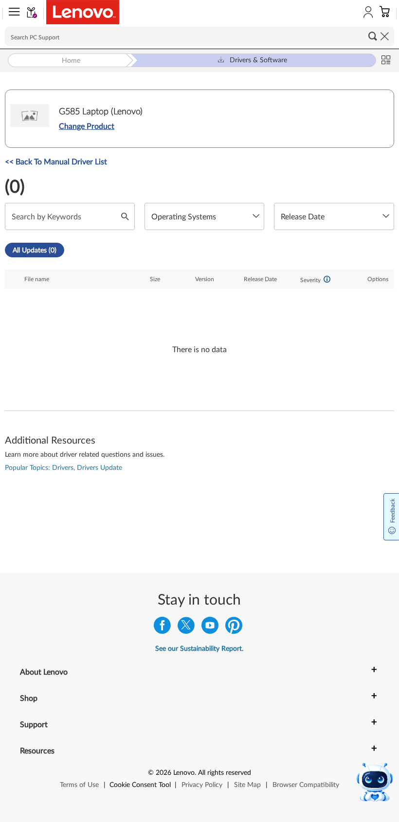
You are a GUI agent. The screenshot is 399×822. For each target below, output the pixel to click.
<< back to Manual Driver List (56, 162)
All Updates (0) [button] (34, 250)
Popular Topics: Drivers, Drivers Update (63, 468)
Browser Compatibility (305, 785)
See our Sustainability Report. (199, 648)
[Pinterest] (233, 627)
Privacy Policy (201, 785)
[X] (186, 627)
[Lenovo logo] (82, 12)
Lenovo (184, 772)
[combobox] (205, 216)
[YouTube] (209, 627)
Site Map (247, 785)
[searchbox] (199, 36)
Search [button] (372, 36)
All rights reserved (224, 772)
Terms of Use (79, 785)
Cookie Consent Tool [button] (140, 785)
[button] (12, 13)
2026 (163, 772)
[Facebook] (162, 627)
